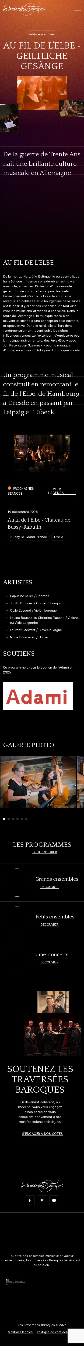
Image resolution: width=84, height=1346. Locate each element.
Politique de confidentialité (56, 1332)
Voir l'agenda (56, 491)
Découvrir (49, 887)
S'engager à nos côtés (42, 1133)
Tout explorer (44, 852)
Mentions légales (20, 1332)
